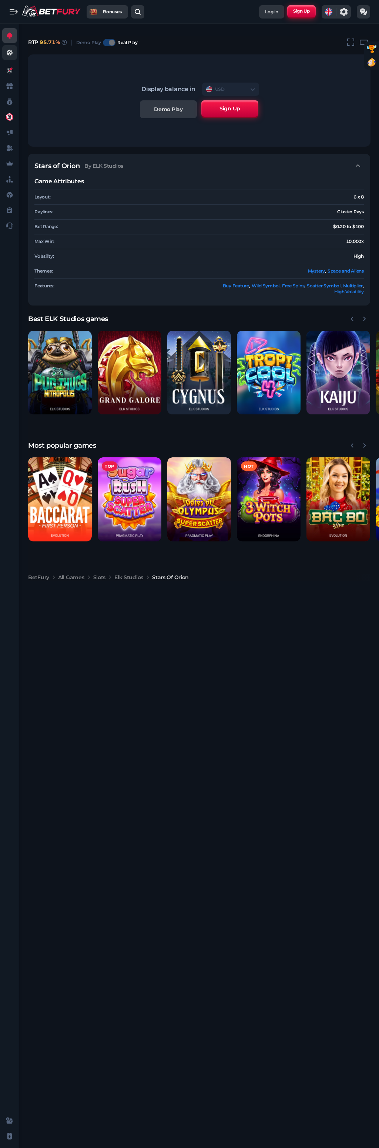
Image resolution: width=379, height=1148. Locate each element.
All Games (71, 577)
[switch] (109, 42)
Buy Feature (236, 285)
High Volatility (349, 291)
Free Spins (293, 285)
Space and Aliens (346, 271)
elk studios (128, 577)
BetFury (38, 577)
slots (99, 577)
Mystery (316, 271)
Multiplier (353, 285)
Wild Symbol (265, 285)
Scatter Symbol (324, 285)
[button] (60, 373)
